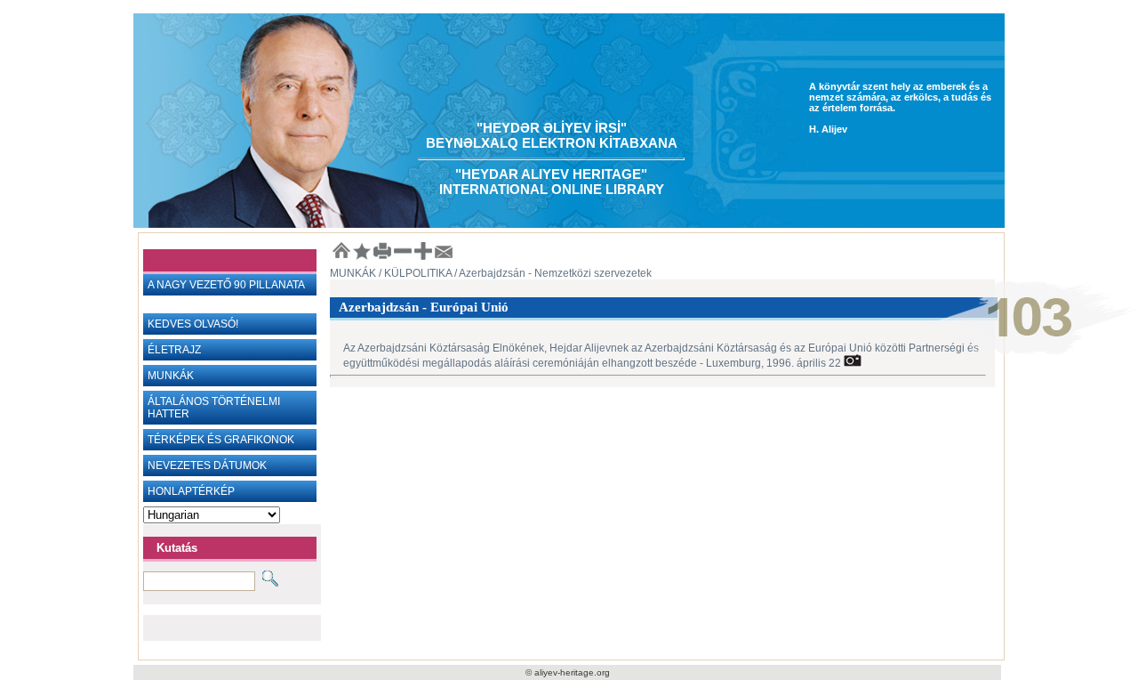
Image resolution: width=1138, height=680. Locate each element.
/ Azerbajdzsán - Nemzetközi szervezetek (552, 273)
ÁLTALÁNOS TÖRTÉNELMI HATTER (214, 407)
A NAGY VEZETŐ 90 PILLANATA (226, 285)
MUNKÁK (171, 375)
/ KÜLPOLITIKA (414, 273)
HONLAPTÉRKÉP (191, 491)
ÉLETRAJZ (174, 350)
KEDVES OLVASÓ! (193, 324)
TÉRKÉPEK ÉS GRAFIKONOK (221, 439)
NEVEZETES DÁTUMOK (207, 465)
